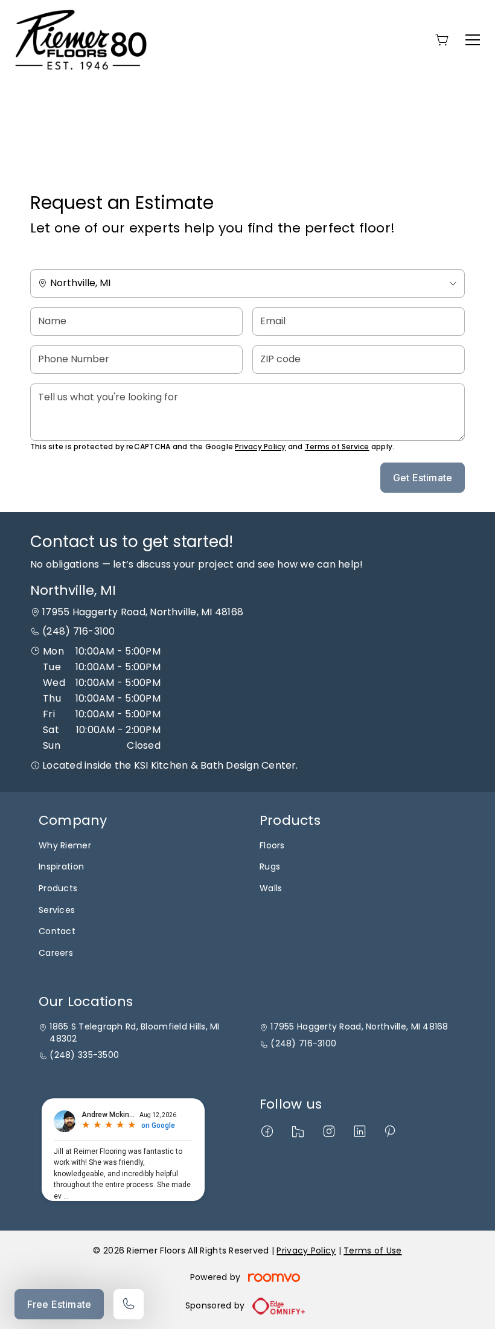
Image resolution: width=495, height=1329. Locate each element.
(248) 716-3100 (78, 631)
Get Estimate (422, 478)
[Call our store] (128, 1304)
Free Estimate (59, 1304)
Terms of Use (372, 1250)
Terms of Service (337, 446)
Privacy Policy (260, 446)
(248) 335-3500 (84, 1055)
